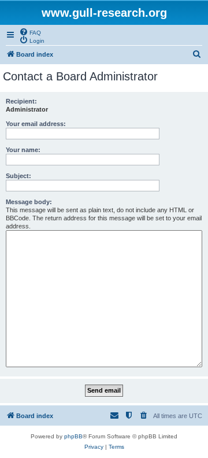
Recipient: (21, 101)
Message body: (29, 201)
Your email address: (36, 123)
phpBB (73, 436)
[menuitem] (30, 32)
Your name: (23, 149)
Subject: (18, 175)
